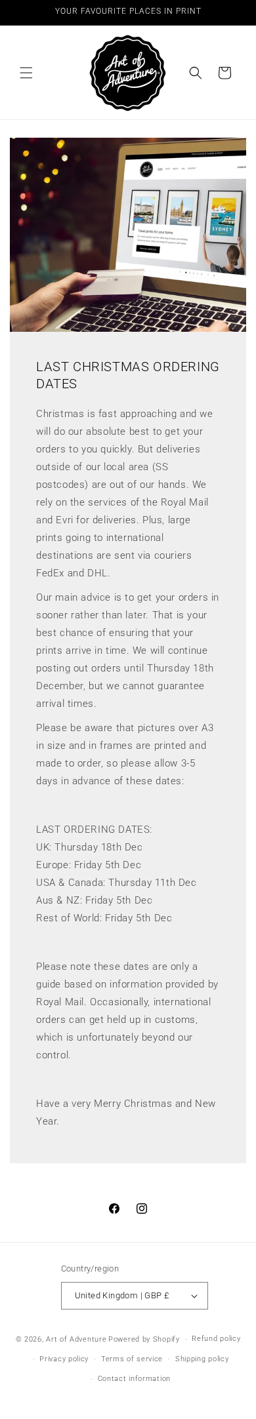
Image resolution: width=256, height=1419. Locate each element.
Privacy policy (64, 1359)
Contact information (134, 1378)
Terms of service (132, 1359)
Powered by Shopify (144, 1339)
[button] (26, 72)
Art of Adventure (76, 1339)
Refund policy (216, 1338)
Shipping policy (202, 1359)
